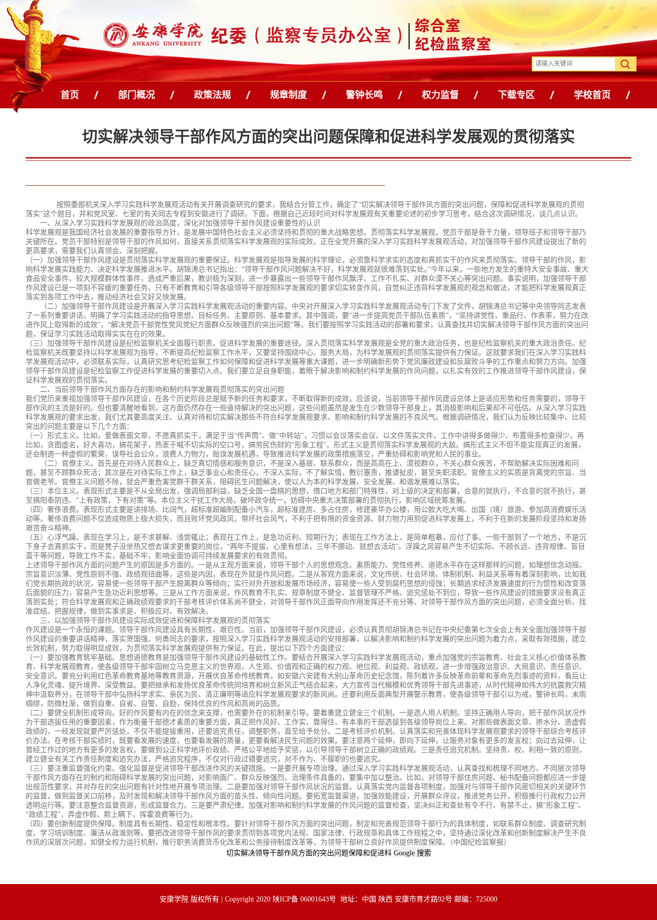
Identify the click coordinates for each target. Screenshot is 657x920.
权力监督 (440, 95)
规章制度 (288, 95)
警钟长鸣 (364, 95)
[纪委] (242, 37)
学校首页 (592, 95)
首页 (70, 95)
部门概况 (136, 95)
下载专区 (516, 95)
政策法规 (212, 95)
